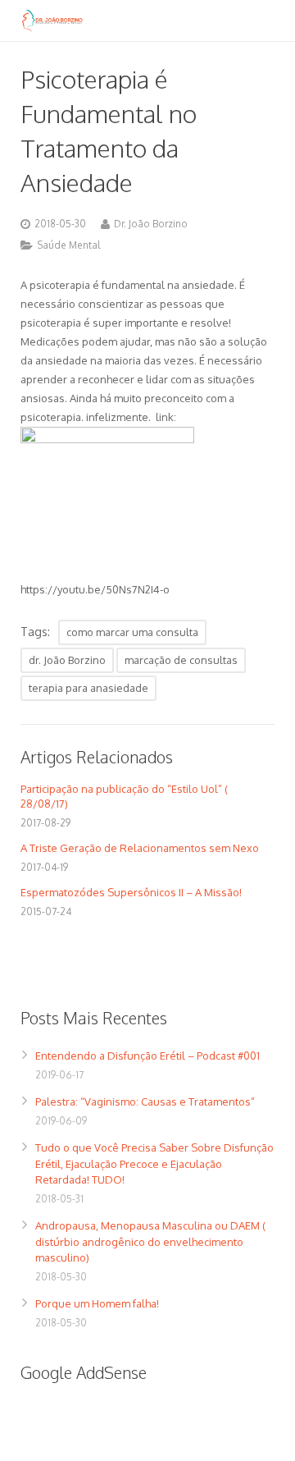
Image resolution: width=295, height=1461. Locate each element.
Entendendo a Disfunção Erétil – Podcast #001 (147, 1055)
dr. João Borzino (67, 659)
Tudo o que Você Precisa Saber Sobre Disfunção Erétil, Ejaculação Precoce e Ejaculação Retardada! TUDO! (154, 1163)
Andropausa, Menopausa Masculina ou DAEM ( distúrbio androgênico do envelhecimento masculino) (150, 1241)
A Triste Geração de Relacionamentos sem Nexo (139, 847)
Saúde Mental (68, 245)
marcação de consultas (181, 659)
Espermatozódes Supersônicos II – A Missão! (131, 892)
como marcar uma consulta (132, 632)
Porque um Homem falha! (97, 1303)
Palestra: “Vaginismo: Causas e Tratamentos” (145, 1101)
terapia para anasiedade (88, 687)
